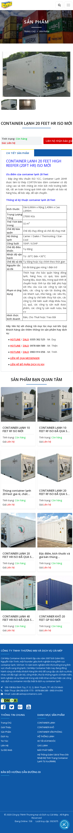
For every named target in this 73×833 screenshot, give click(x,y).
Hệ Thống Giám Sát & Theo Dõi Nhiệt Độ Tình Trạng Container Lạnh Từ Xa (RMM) (53, 758)
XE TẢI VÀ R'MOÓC (46, 740)
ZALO (26, 339)
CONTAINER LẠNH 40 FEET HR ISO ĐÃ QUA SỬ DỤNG (18, 618)
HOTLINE (15, 339)
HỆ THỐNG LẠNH (45, 736)
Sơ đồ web (6, 750)
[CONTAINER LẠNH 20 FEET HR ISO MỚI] (36, 74)
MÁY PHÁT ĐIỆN (45, 750)
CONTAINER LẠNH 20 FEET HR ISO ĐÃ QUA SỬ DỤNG (18, 555)
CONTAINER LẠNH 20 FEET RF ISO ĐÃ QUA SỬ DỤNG (54, 492)
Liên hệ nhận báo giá (59, 141)
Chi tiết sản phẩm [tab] (17, 153)
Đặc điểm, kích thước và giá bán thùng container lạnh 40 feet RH (54, 555)
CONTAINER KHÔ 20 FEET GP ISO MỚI (52, 618)
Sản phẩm (6, 731)
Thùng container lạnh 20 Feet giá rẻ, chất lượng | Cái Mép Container (17, 492)
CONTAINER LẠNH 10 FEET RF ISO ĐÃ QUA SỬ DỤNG (54, 429)
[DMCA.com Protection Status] (9, 700)
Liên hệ (4, 745)
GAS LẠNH (42, 745)
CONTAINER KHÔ (45, 727)
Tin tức (4, 740)
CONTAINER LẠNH (46, 722)
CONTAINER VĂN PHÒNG (49, 731)
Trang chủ (30, 31)
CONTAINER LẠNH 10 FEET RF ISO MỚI (16, 429)
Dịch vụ (4, 736)
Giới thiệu (6, 727)
